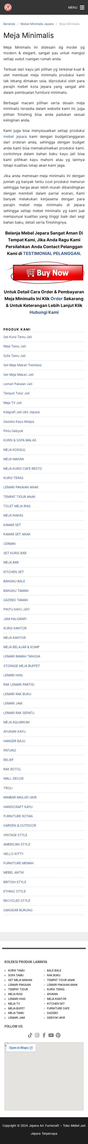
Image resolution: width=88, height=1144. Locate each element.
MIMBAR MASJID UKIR (20, 797)
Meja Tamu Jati (14, 346)
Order (57, 298)
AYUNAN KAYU (14, 731)
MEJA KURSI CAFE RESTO (22, 468)
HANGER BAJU (14, 741)
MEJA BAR (11, 562)
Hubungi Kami (44, 312)
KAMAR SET (12, 525)
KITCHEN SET (13, 572)
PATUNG (9, 750)
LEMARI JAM (12, 703)
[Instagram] (37, 1035)
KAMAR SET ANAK (16, 534)
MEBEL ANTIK (13, 872)
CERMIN (9, 544)
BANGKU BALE (14, 581)
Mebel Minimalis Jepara (37, 24)
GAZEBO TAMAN (15, 600)
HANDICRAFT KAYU (17, 807)
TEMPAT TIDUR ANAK (19, 497)
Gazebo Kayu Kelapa (18, 421)
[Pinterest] (58, 1035)
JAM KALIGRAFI (15, 619)
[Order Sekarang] (44, 272)
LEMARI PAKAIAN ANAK (20, 487)
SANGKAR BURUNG (17, 910)
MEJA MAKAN (13, 459)
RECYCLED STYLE (16, 900)
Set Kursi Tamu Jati (17, 337)
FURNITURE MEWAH (18, 863)
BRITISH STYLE (14, 882)
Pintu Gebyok (13, 431)
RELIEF (8, 760)
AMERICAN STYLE (16, 844)
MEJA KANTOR (14, 638)
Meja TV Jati (12, 403)
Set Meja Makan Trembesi (22, 365)
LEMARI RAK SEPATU (18, 713)
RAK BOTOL (12, 769)
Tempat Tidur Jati (16, 393)
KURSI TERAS (13, 478)
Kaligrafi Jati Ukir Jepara (21, 412)
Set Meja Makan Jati (18, 374)
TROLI (8, 788)
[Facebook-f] (44, 1035)
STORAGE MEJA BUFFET (21, 666)
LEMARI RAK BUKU (17, 694)
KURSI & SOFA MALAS (19, 440)
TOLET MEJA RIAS (17, 506)
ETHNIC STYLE (14, 891)
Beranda (9, 24)
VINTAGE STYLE (15, 835)
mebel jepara (15, 136)
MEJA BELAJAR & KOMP (21, 647)
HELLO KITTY (13, 854)
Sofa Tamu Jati (14, 356)
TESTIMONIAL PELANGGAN (51, 253)
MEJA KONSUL (14, 450)
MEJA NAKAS (13, 515)
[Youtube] (51, 1035)
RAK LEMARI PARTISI (18, 684)
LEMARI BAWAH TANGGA (21, 656)
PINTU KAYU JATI (16, 609)
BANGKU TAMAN (15, 591)
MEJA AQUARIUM (16, 722)
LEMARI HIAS (13, 675)
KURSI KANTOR (15, 628)
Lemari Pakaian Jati (17, 384)
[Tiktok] (30, 1035)
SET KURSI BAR (14, 553)
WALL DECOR (13, 778)
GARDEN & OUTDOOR (19, 825)
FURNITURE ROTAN (18, 816)
